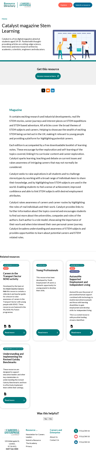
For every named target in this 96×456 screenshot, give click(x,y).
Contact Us (54, 440)
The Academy (31, 443)
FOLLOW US (84, 431)
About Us (54, 437)
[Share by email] (48, 90)
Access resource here (46, 76)
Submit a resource (83, 5)
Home (4, 19)
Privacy (29, 446)
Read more (9, 333)
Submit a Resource (33, 440)
